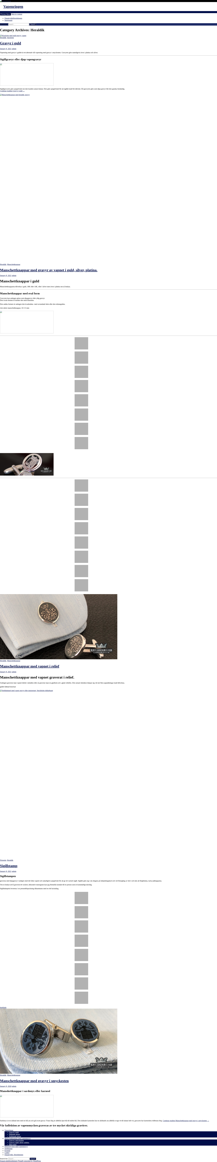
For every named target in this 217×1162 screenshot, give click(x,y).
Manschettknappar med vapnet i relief (29, 666)
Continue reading (12, 91)
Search (2, 12)
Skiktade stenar (14, 1134)
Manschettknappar (13, 264)
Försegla (3, 860)
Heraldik (3, 38)
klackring (10, 38)
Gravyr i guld (10, 43)
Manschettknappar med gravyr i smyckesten (34, 1081)
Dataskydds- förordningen (14, 1155)
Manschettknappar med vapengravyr (18, 1138)
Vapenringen (13, 6)
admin (14, 49)
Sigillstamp (8, 866)
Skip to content (16, 14)
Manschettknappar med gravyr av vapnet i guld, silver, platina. (48, 270)
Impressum (8, 20)
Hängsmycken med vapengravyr (16, 1147)
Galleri (7, 1153)
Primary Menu (5, 14)
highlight (3, 1007)
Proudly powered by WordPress (29, 1161)
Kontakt (7, 1151)
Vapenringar (9, 1130)
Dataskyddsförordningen (13, 18)
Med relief (12, 1144)
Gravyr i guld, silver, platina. (19, 1142)
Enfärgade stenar (15, 1136)
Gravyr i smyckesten (16, 1140)
